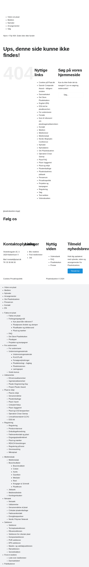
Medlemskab (44, 136)
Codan (15, 469)
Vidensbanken (44, 198)
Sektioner (8, 522)
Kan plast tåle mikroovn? (23, 322)
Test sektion (43, 195)
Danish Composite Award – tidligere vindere (46, 88)
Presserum (43, 177)
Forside (42, 115)
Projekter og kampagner (18, 342)
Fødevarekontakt (15, 513)
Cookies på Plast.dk (47, 82)
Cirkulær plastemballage (18, 510)
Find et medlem (10, 555)
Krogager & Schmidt (21, 484)
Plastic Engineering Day (18, 384)
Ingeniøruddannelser (17, 381)
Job (30, 258)
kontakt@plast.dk (14, 259)
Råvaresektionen (15, 531)
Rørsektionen (14, 549)
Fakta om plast (10, 313)
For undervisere (45, 112)
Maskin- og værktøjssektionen (20, 546)
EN (5, 308)
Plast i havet (13, 402)
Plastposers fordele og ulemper (25, 325)
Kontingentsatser (15, 495)
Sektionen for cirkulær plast (19, 534)
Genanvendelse (15, 396)
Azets (15, 472)
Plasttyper (13, 339)
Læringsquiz (18, 369)
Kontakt (42, 127)
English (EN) (44, 103)
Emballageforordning (17, 431)
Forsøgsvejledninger (21, 360)
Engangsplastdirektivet (18, 437)
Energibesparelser (16, 516)
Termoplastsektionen (17, 528)
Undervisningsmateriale (18, 351)
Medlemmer (43, 133)
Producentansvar (15, 428)
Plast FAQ (43, 160)
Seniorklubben (14, 552)
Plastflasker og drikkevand (23, 328)
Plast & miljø (9, 390)
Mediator (16, 478)
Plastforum (17, 487)
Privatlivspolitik (45, 180)
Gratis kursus (14, 372)
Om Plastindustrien (46, 151)
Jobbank (12, 490)
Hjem (5, 36)
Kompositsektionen (16, 537)
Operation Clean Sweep (18, 414)
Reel (15, 481)
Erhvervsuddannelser (17, 378)
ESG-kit (12, 420)
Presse (53, 265)
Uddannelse (9, 375)
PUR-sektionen (15, 540)
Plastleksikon (55, 262)
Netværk (7, 498)
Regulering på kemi (16, 446)
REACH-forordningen (17, 443)
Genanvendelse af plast (18, 507)
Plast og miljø (44, 166)
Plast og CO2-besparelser (19, 411)
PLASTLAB (17, 357)
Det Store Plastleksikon (18, 336)
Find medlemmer (35, 255)
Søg (9, 29)
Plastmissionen (19, 366)
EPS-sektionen (15, 543)
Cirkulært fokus (15, 405)
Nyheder (11, 23)
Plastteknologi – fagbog (22, 363)
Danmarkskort (44, 94)
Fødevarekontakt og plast (19, 434)
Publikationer (9, 564)
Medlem (11, 20)
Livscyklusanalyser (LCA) (19, 417)
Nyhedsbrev (43, 148)
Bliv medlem (34, 252)
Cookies (6, 279)
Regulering (43, 189)
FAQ (52, 259)
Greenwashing (14, 449)
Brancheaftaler (14, 463)
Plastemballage (45, 168)
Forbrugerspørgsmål (17, 319)
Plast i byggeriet (45, 163)
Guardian (16, 475)
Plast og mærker (19, 331)
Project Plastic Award (17, 387)
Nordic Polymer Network (18, 519)
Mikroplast (13, 452)
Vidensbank (55, 256)
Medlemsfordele (15, 493)
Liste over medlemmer (17, 558)
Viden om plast (13, 17)
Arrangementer (13, 26)
